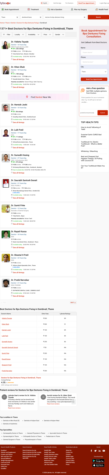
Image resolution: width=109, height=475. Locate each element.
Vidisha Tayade (7, 318)
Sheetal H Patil (6, 365)
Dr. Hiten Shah (18, 67)
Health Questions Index (51, 454)
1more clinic (16, 192)
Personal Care (5, 464)
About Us (68, 450)
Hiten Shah (5, 324)
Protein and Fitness (7, 454)
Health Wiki (47, 450)
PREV (4, 302)
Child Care (4, 466)
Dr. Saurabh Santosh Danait (24, 180)
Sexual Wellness (6, 458)
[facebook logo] (91, 451)
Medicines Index (49, 460)
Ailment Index (48, 462)
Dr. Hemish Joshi (19, 104)
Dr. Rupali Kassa (19, 231)
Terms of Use (70, 458)
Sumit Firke (5, 353)
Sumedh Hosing (7, 341)
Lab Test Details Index (51, 464)
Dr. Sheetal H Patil (19, 255)
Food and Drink (5, 462)
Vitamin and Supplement (8, 452)
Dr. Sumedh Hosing (20, 155)
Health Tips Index (49, 452)
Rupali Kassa (6, 359)
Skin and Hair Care (6, 456)
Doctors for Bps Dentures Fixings (28, 23)
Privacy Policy (70, 460)
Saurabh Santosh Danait (10, 347)
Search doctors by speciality (31, 454)
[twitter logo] (95, 451)
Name (83, 48)
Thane (7, 23)
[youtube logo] (104, 451)
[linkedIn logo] (99, 451)
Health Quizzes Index (50, 456)
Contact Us (69, 452)
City (82, 67)
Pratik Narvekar (7, 371)
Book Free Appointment (86, 3)
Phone (83, 57)
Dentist (13, 23)
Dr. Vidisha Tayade (20, 41)
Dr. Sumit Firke (18, 205)
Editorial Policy (70, 462)
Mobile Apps (69, 456)
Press (68, 464)
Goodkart (3, 450)
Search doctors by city (29, 450)
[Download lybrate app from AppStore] (98, 466)
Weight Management (7, 460)
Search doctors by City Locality (32, 452)
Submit (102, 113)
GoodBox (3, 468)
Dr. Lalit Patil (17, 130)
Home (2, 23)
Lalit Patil (5, 336)
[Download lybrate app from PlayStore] (98, 462)
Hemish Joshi (6, 330)
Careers (68, 454)
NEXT (72, 302)
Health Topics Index (50, 458)
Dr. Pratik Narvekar (20, 280)
